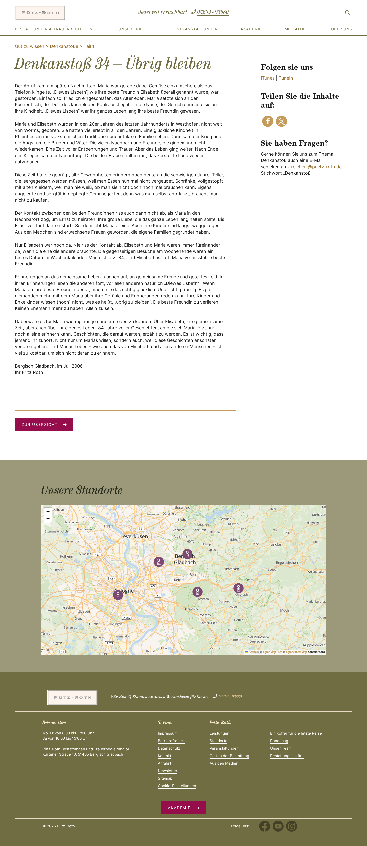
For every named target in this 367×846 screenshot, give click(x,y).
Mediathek (296, 29)
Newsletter (167, 770)
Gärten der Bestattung (229, 755)
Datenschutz (169, 748)
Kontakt (164, 755)
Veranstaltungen (197, 29)
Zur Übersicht (40, 424)
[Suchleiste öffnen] (347, 13)
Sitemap (165, 778)
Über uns (341, 29)
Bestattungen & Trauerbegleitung (55, 29)
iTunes (268, 78)
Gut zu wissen (29, 46)
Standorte (218, 740)
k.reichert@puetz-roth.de (314, 166)
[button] (267, 121)
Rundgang (279, 740)
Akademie (251, 29)
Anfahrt (164, 763)
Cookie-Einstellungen (177, 785)
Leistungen (219, 733)
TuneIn (286, 78)
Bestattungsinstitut (287, 755)
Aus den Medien (224, 763)
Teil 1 (89, 46)
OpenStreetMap (296, 652)
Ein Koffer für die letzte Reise (296, 733)
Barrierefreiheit (171, 740)
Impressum (168, 733)
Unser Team (281, 748)
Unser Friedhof (136, 29)
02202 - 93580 (213, 13)
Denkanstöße (64, 46)
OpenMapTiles (272, 652)
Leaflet (253, 652)
